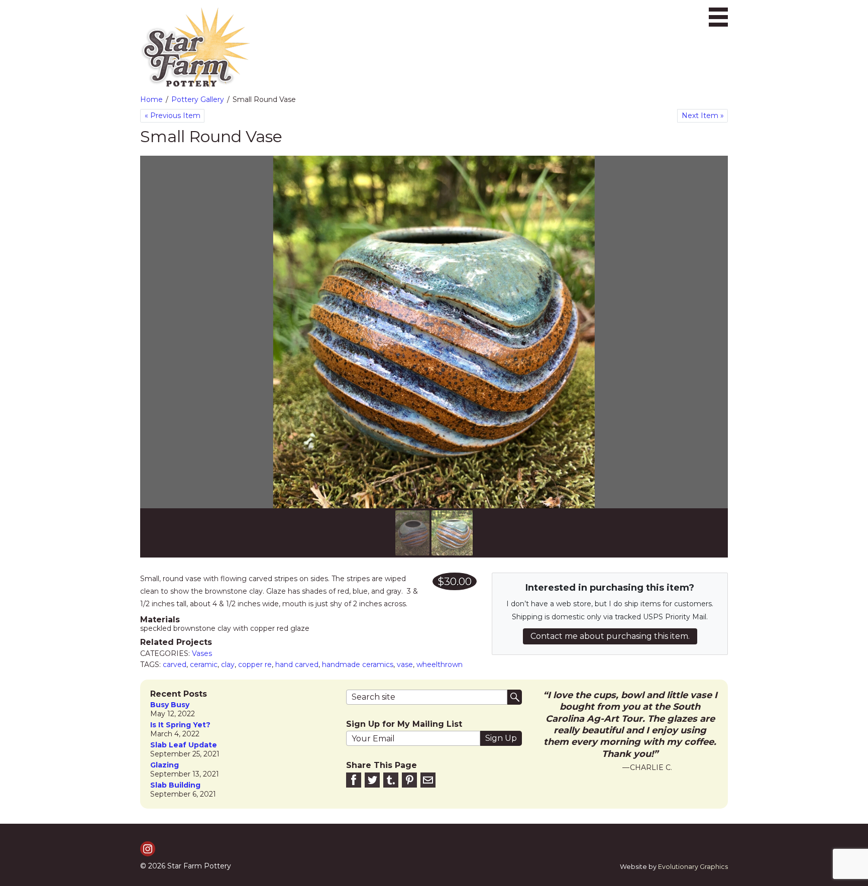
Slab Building (175, 785)
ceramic (204, 664)
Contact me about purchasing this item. (610, 636)
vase (405, 664)
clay (228, 664)
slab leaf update (183, 745)
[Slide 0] (412, 533)
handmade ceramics (357, 664)
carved (174, 664)
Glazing (164, 765)
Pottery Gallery (197, 99)
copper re (255, 664)
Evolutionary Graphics (693, 866)
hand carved (296, 664)
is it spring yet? (180, 725)
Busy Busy (169, 705)
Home (151, 99)
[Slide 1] (452, 533)
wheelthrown (439, 664)
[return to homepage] (195, 48)
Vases (202, 653)
